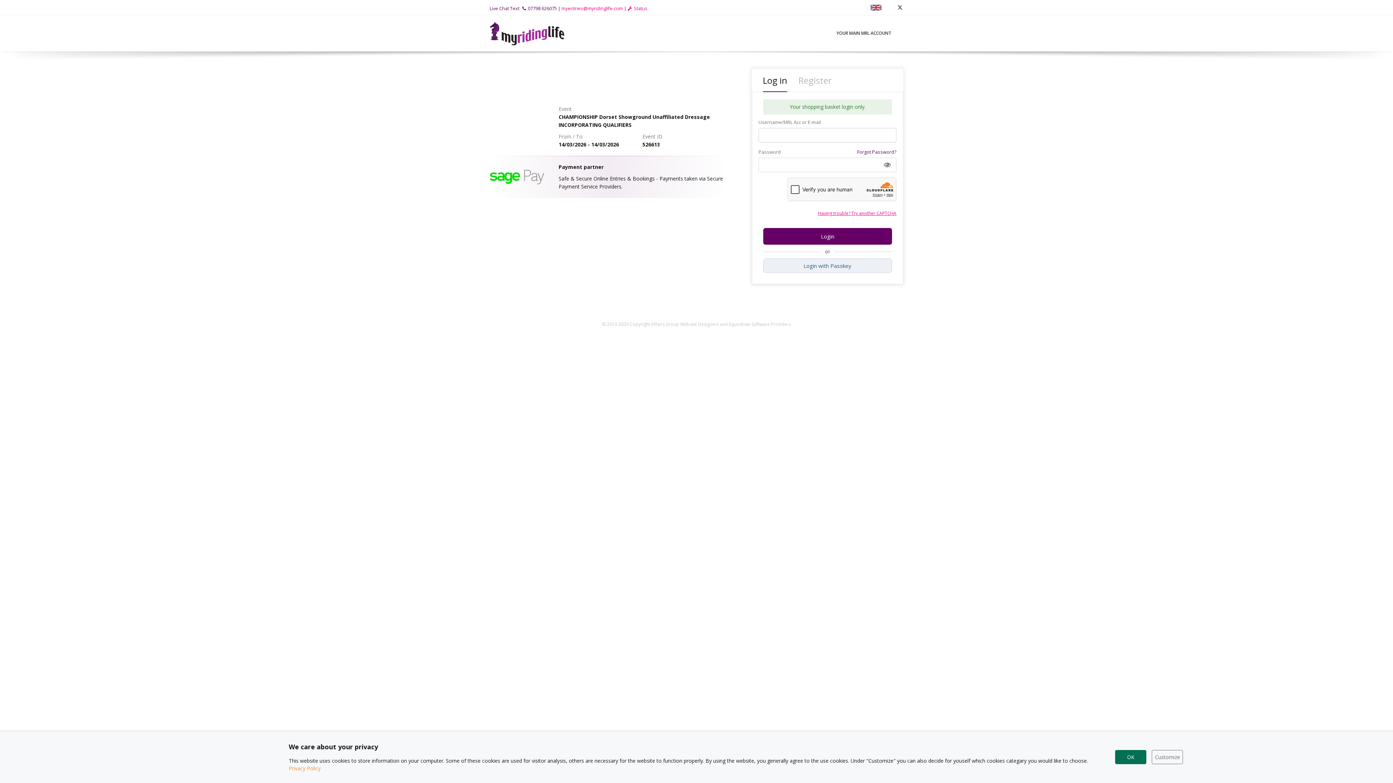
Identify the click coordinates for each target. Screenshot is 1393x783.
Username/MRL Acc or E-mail (790, 122)
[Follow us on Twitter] (900, 7)
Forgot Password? (876, 152)
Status (641, 8)
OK (1130, 757)
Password (770, 152)
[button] (887, 165)
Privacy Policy (305, 768)
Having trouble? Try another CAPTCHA (857, 213)
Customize (1167, 757)
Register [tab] (815, 80)
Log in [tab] (775, 80)
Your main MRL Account (864, 33)
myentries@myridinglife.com (592, 8)
